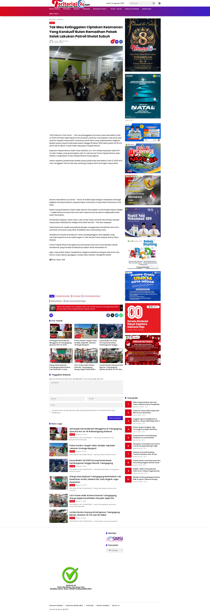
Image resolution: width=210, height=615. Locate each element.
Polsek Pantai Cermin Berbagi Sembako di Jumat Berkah (145, 437)
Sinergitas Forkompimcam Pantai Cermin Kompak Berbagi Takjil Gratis (146, 445)
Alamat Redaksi (102, 605)
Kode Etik (89, 605)
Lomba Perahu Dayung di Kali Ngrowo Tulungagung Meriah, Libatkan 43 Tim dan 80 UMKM (111, 367)
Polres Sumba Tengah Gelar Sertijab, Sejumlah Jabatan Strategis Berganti (85, 343)
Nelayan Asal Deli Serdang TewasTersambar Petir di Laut (145, 453)
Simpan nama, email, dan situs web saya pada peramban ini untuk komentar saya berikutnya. (83, 411)
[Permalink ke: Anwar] (51, 42)
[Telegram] (117, 315)
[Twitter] (112, 315)
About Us (115, 605)
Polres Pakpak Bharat (92, 296)
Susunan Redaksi (56, 605)
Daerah (52, 23)
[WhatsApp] (121, 315)
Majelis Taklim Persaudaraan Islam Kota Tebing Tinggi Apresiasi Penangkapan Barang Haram (147, 470)
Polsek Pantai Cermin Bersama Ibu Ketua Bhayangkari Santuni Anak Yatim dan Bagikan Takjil (146, 462)
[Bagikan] (121, 42)
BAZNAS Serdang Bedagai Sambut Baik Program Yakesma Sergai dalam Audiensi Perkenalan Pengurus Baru (146, 478)
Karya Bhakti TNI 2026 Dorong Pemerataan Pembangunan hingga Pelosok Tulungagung (108, 343)
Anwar (56, 41)
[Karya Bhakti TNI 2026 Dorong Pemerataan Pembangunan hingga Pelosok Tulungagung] (111, 331)
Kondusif (77, 296)
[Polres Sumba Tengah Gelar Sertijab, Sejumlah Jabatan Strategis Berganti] (86, 331)
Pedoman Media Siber (74, 605)
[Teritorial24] (71, 3)
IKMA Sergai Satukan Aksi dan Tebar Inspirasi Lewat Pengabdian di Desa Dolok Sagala (146, 403)
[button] (153, 3)
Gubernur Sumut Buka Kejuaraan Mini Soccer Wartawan (146, 412)
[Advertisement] (86, 118)
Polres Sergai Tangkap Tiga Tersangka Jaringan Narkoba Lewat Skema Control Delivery (145, 428)
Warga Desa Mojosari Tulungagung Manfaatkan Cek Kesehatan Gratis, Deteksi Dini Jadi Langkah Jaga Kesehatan (59, 367)
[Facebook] (108, 315)
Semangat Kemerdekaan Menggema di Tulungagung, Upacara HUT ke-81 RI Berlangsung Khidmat (60, 343)
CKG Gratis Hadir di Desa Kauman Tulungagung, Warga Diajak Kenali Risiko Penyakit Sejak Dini (84, 367)
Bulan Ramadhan (64, 296)
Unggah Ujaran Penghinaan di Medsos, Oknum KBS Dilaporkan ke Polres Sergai (147, 420)
